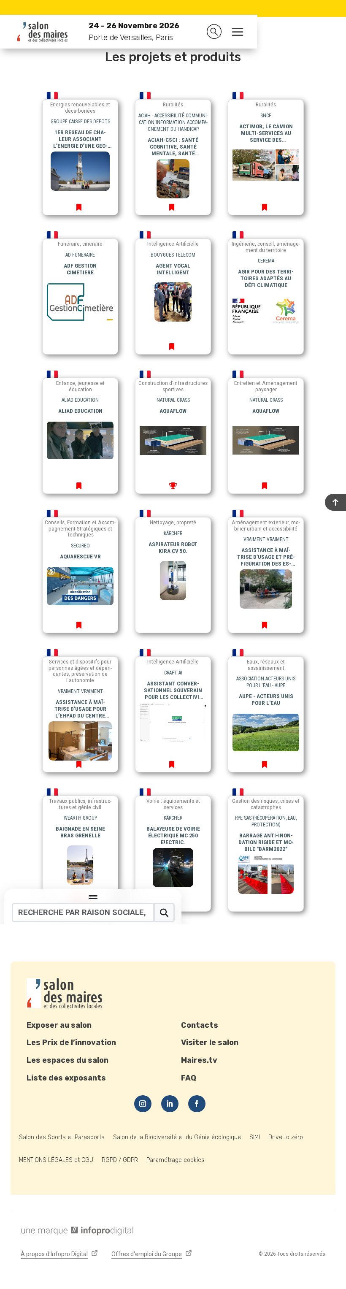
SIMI (254, 1137)
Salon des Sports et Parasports (62, 1137)
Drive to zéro (285, 1137)
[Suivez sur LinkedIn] (169, 1103)
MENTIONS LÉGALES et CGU (56, 1160)
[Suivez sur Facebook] (196, 1103)
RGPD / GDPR (120, 1160)
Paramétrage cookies (175, 1160)
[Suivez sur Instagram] (142, 1103)
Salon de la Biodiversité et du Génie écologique (177, 1137)
